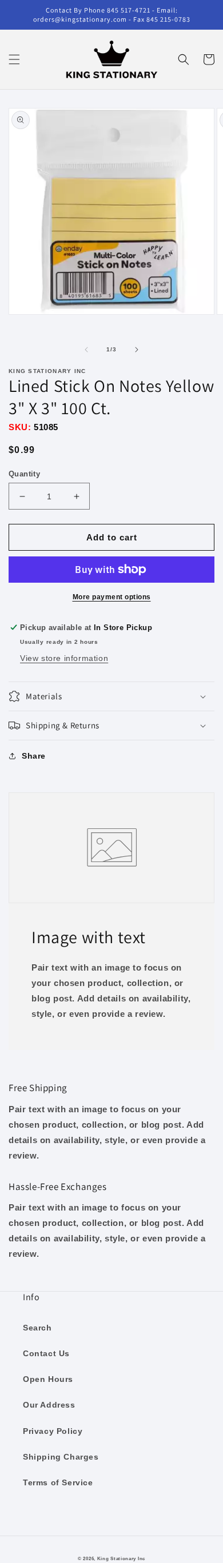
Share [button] (34, 755)
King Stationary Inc (121, 1558)
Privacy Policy (52, 1431)
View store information (64, 658)
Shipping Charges (61, 1456)
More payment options (112, 597)
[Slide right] (136, 349)
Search (37, 1327)
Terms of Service (58, 1482)
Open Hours (48, 1379)
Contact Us (46, 1353)
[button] (14, 59)
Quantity (24, 474)
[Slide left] (86, 349)
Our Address (49, 1404)
